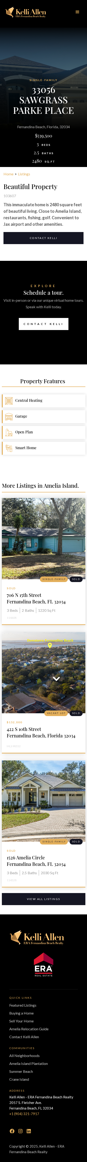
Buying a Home (21, 1013)
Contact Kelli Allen (24, 1036)
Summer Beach (21, 1071)
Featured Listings (22, 1005)
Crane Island (19, 1079)
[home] (25, 12)
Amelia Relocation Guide (28, 1029)
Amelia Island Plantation (28, 1063)
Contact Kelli (43, 238)
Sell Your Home (21, 1021)
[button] (77, 12)
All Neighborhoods (24, 1055)
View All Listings (43, 899)
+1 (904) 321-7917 (24, 1114)
